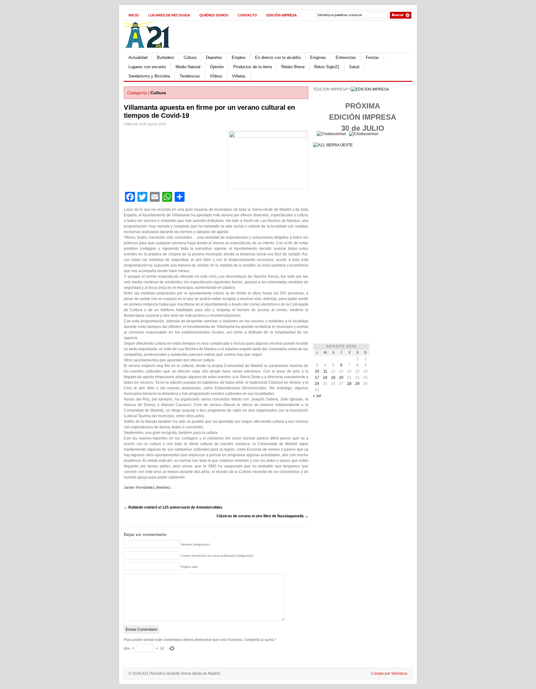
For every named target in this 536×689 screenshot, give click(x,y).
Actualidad (137, 57)
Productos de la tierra (252, 66)
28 (349, 384)
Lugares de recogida (169, 15)
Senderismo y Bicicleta (149, 76)
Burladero (165, 57)
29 (357, 384)
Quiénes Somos (213, 15)
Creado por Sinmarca (389, 673)
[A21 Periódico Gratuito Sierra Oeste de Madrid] (150, 51)
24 (317, 384)
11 (325, 371)
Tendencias (190, 76)
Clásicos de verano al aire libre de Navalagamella (262, 516)
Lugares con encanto (147, 66)
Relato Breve (293, 66)
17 (317, 377)
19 (333, 377)
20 (341, 377)
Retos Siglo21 (326, 66)
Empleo (238, 57)
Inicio (133, 15)
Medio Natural (188, 66)
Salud (354, 66)
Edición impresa (281, 15)
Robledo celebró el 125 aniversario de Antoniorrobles (173, 507)
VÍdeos (216, 76)
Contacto (247, 15)
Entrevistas (346, 57)
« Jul (317, 396)
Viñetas (239, 76)
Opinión (217, 66)
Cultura (190, 57)
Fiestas (372, 57)
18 (325, 377)
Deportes (214, 57)
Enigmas (318, 57)
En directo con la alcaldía (278, 57)
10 (317, 371)
